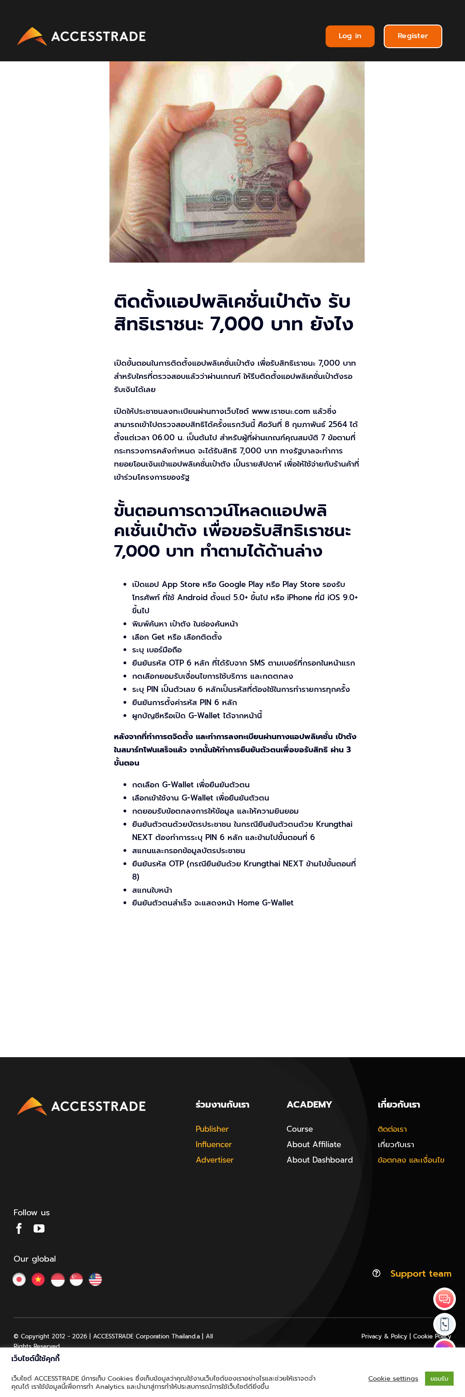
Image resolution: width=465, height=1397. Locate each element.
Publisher (212, 1129)
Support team (421, 1273)
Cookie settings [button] (393, 1378)
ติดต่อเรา (392, 1129)
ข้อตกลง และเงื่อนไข (411, 1160)
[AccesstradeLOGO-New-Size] (82, 27)
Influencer (214, 1144)
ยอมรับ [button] (439, 1378)
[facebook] (19, 1228)
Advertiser (215, 1160)
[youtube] (39, 1228)
